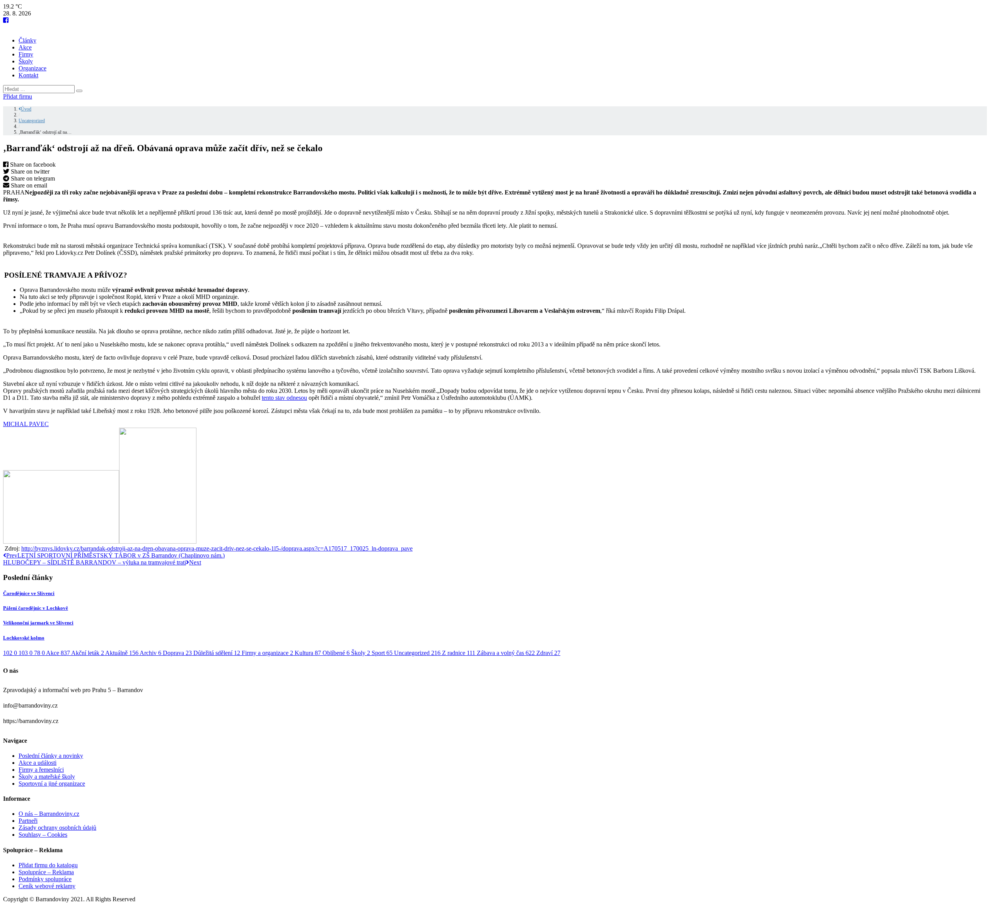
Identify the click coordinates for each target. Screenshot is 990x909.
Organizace (32, 68)
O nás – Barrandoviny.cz (49, 813)
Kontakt (28, 75)
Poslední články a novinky (51, 755)
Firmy (26, 54)
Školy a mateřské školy (47, 776)
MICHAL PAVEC (26, 424)
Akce (25, 47)
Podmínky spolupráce (45, 879)
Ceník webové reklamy (47, 886)
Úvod (26, 109)
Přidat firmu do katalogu (48, 865)
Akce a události (37, 762)
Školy (26, 61)
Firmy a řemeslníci (41, 769)
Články (27, 40)
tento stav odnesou (284, 397)
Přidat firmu (17, 96)
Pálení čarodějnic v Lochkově (35, 608)
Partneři (28, 820)
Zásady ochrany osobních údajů (57, 827)
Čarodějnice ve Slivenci (29, 593)
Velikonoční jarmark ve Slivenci (38, 623)
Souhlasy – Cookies (43, 834)
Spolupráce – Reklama (46, 872)
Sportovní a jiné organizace (52, 783)
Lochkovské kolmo (23, 638)
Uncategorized (32, 120)
